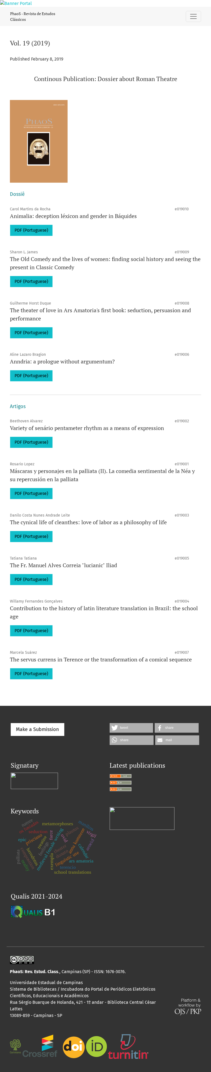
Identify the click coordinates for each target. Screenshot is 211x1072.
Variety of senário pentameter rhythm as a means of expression (87, 428)
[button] (131, 728)
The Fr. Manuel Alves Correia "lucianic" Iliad (63, 565)
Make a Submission (37, 729)
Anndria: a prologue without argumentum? (62, 361)
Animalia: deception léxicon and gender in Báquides (73, 216)
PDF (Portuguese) (31, 230)
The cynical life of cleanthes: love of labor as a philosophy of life (88, 522)
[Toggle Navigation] (193, 16)
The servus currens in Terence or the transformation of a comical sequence (101, 659)
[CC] (22, 959)
